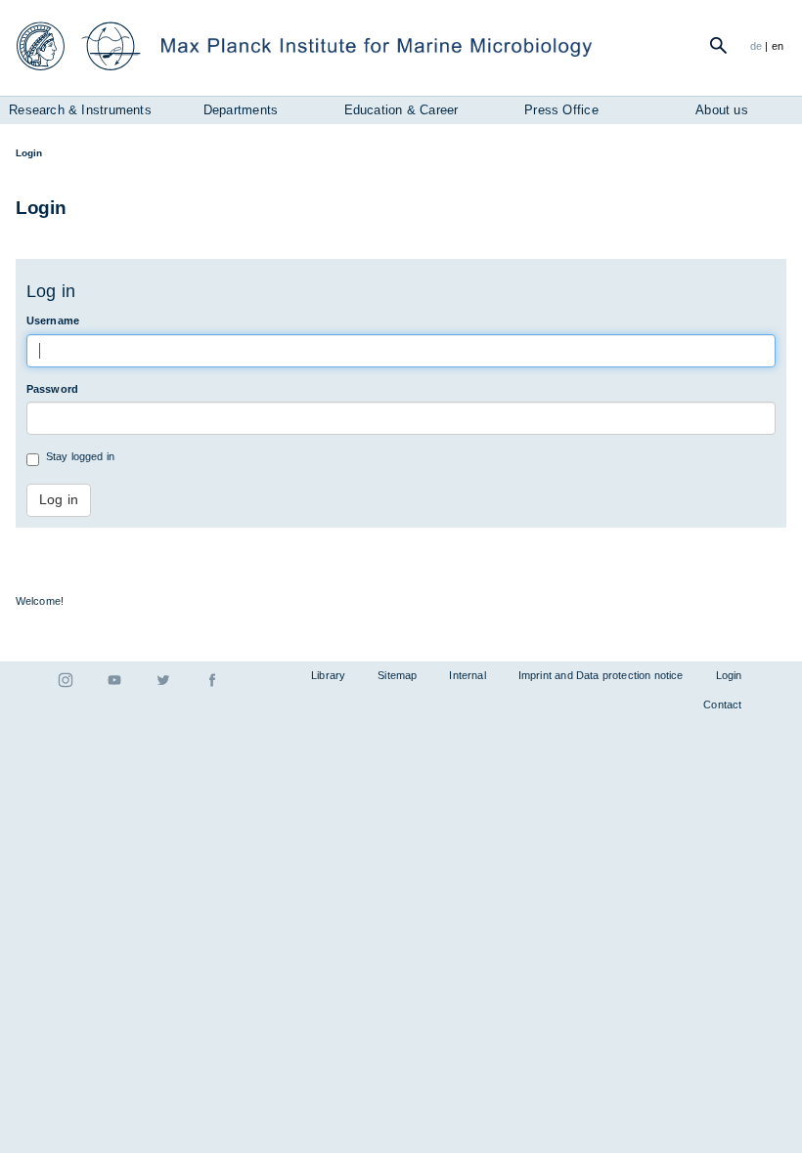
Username (52, 320)
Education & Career (401, 110)
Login (729, 675)
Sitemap (397, 675)
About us (721, 110)
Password (52, 389)
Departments (240, 110)
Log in (58, 499)
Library (328, 675)
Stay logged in (80, 456)
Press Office (561, 110)
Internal (467, 675)
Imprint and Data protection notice (601, 675)
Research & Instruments (80, 110)
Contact (722, 704)
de (756, 46)
